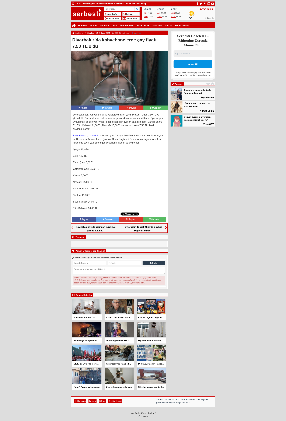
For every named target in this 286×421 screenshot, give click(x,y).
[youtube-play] (212, 3)
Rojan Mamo (207, 97)
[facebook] (197, 3)
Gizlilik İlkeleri (115, 401)
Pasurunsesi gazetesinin (86, 135)
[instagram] (208, 3)
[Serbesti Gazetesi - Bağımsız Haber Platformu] (87, 13)
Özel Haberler (127, 25)
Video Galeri (113, 19)
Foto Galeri (131, 19)
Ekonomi (104, 25)
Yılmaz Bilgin (207, 111)
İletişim (129, 14)
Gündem (82, 25)
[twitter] (201, 3)
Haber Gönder (182, 25)
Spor (114, 25)
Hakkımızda (80, 401)
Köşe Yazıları (143, 25)
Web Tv (168, 25)
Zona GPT (208, 124)
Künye (102, 401)
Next (212, 83)
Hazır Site (134, 413)
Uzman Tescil (146, 413)
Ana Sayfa (112, 14)
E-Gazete (157, 25)
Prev (208, 83)
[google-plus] (205, 3)
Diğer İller (210, 18)
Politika (93, 25)
